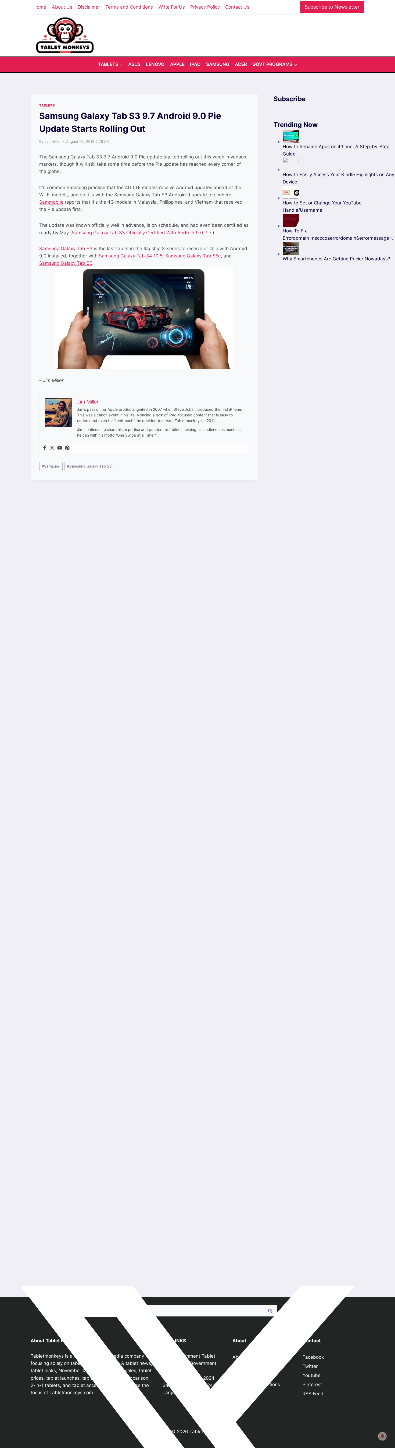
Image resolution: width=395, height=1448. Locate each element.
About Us (62, 7)
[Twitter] (52, 448)
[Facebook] (44, 448)
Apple (177, 64)
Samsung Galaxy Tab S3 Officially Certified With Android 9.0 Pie (141, 232)
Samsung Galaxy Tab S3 (65, 248)
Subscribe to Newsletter (332, 7)
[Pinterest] (67, 448)
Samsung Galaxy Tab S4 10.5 (131, 256)
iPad (195, 64)
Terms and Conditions (129, 7)
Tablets (47, 105)
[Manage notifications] (382, 1436)
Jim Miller (53, 141)
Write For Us (172, 7)
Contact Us (237, 7)
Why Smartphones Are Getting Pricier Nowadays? (336, 258)
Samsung (217, 64)
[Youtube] (59, 448)
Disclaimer (89, 7)
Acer (241, 64)
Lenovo (155, 64)
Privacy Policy (205, 7)
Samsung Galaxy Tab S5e (193, 256)
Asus (134, 64)
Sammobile (51, 202)
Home (39, 7)
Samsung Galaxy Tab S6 (65, 263)
